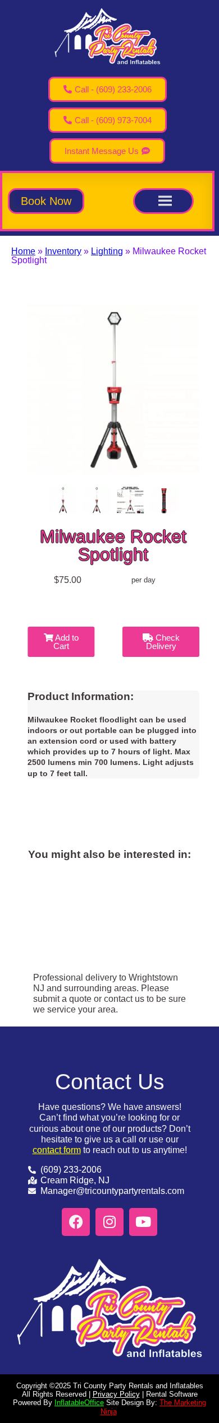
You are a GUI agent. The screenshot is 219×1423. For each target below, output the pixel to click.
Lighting (107, 251)
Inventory (63, 251)
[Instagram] (109, 1222)
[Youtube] (143, 1222)
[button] (46, 201)
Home (23, 251)
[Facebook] (76, 1222)
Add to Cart (66, 642)
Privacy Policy (116, 1394)
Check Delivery (163, 642)
